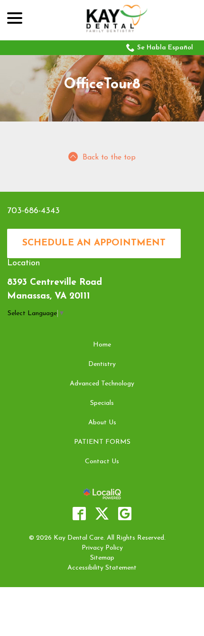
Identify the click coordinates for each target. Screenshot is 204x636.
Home (102, 344)
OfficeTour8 (102, 84)
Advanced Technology (102, 383)
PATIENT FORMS (102, 442)
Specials (102, 403)
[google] (124, 513)
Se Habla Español (165, 47)
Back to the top (109, 157)
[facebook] (79, 513)
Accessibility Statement (102, 567)
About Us (102, 422)
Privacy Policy (102, 548)
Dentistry (102, 364)
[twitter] (102, 513)
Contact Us (102, 461)
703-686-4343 (33, 211)
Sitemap (102, 557)
